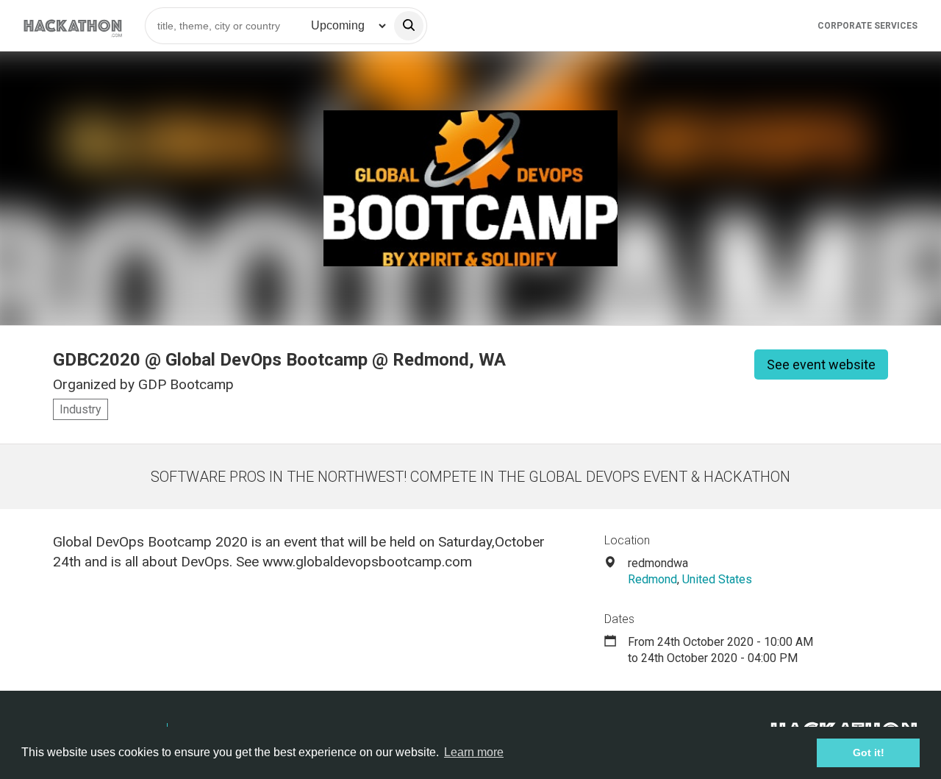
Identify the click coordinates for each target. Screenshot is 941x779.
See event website (821, 364)
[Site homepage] (73, 25)
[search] (408, 25)
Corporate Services (867, 26)
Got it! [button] (868, 752)
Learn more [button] (474, 752)
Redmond (652, 579)
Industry (80, 409)
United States (717, 579)
